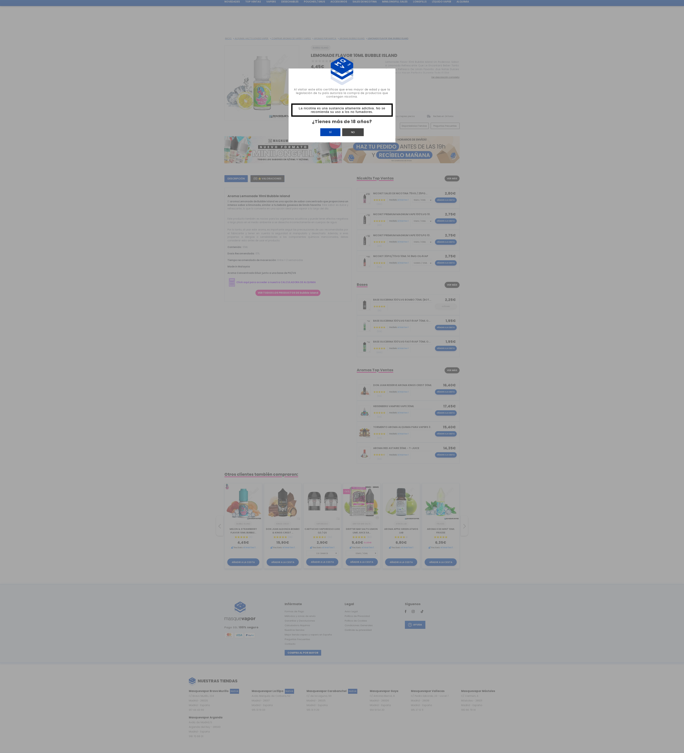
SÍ (330, 132)
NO (353, 132)
